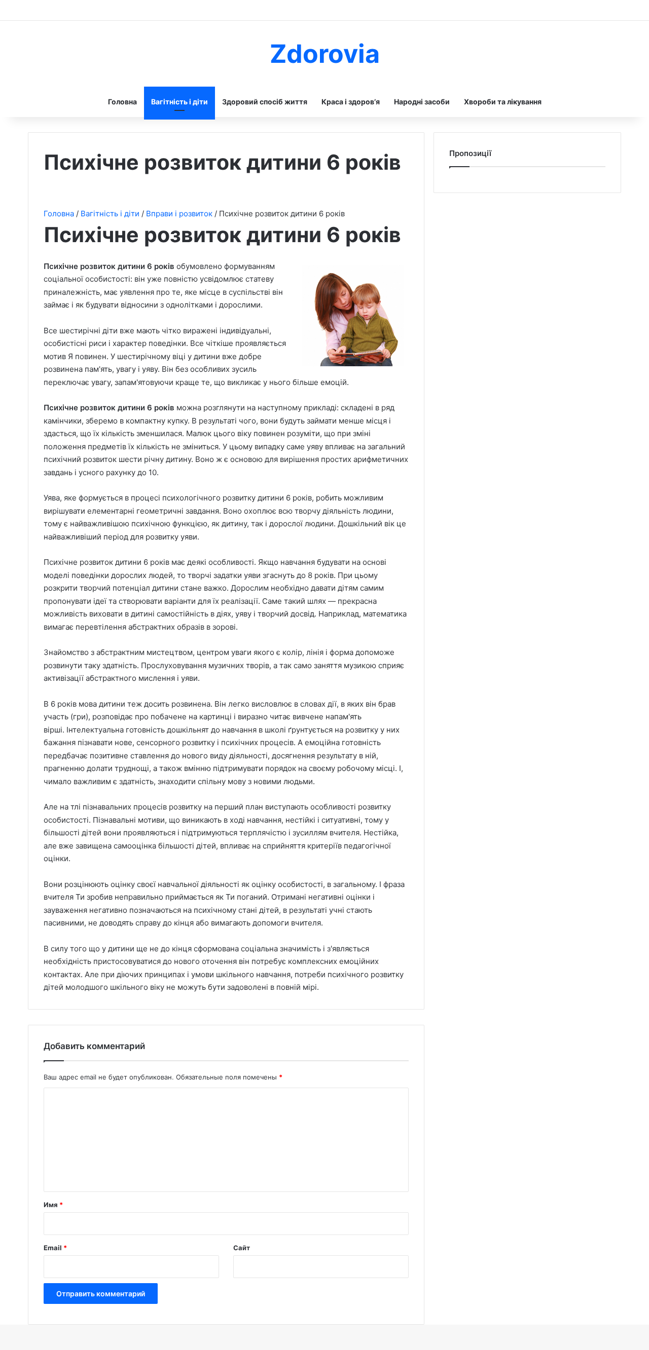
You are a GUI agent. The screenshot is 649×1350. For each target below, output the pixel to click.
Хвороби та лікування (503, 101)
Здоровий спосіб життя (264, 101)
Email (55, 1248)
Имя (53, 1205)
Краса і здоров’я (350, 101)
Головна (122, 101)
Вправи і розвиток (180, 213)
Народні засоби (422, 101)
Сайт (241, 1248)
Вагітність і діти (179, 101)
